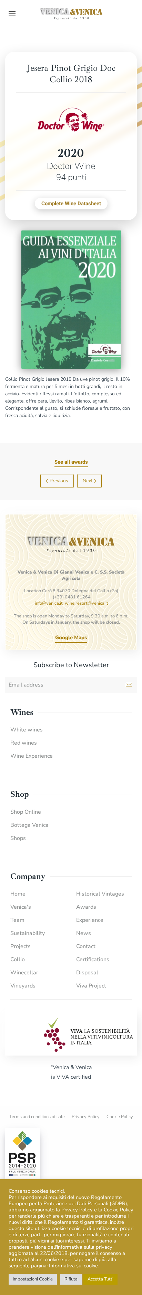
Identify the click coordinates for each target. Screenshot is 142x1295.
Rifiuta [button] (71, 1279)
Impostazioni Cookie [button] (33, 1279)
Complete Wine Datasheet (71, 203)
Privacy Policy (86, 1117)
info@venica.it (49, 603)
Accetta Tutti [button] (100, 1279)
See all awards (71, 462)
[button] (12, 14)
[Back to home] (71, 14)
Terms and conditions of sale (37, 1117)
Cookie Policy (119, 1117)
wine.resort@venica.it (86, 603)
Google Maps (71, 637)
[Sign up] (129, 685)
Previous (59, 481)
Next (88, 481)
